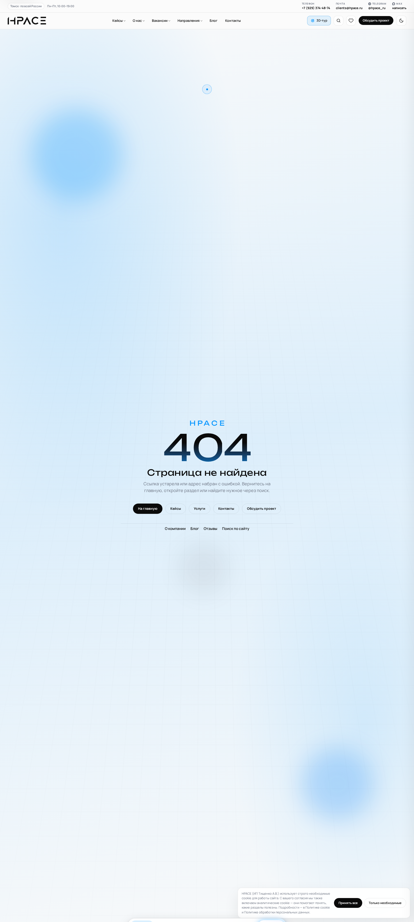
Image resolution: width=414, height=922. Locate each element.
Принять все (348, 903)
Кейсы (117, 20)
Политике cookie (317, 907)
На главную (147, 508)
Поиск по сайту (235, 528)
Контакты (233, 20)
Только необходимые (385, 903)
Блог (214, 20)
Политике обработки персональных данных (277, 912)
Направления (189, 20)
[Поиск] (338, 20)
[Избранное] (351, 20)
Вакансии (159, 20)
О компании (175, 528)
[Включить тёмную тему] (401, 21)
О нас (137, 20)
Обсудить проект (376, 20)
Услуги (199, 508)
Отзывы (210, 528)
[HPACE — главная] (27, 20)
